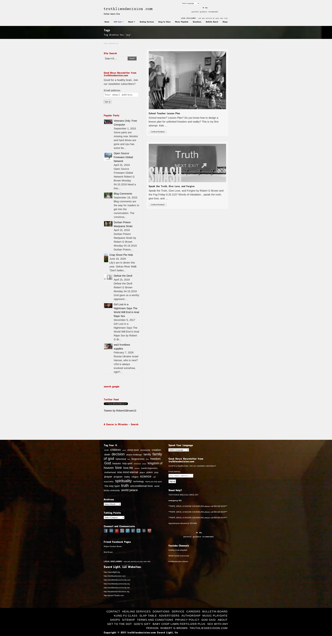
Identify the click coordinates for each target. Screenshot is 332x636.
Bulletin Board (212, 21)
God (107, 463)
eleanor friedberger (134, 455)
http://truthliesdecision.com (115, 576)
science (145, 476)
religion (135, 477)
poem (149, 472)
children (115, 449)
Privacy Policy (187, 619)
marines (137, 468)
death (107, 454)
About (130, 21)
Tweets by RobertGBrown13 (120, 410)
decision (118, 454)
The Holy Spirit (112, 486)
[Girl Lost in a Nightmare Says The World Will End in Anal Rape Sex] (108, 305)
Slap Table (148, 615)
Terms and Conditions (155, 619)
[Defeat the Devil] (108, 277)
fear (128, 459)
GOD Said (118, 21)
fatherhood (121, 459)
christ (124, 450)
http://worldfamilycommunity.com (117, 580)
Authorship (190, 615)
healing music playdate (177, 550)
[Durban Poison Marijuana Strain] (108, 224)
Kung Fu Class (164, 21)
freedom (155, 458)
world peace (129, 490)
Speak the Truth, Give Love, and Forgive (172, 186)
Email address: (112, 90)
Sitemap (128, 619)
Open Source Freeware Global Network (123, 157)
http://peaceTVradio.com (114, 595)
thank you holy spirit (153, 482)
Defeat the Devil (123, 275)
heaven (116, 463)
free (147, 459)
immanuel (137, 464)
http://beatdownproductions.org (116, 591)
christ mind (133, 450)
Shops (225, 21)
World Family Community (178, 556)
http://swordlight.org (112, 572)
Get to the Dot (119, 623)
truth (125, 485)
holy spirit (127, 463)
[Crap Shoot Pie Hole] (106, 257)
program (118, 476)
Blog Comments (123, 193)
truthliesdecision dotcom (178, 561)
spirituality (123, 481)
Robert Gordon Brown (113, 546)
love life (128, 467)
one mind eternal (127, 472)
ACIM (106, 450)
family (147, 454)
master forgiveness (149, 468)
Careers (193, 611)
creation (156, 449)
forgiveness (138, 459)
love (118, 468)
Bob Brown (108, 552)
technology (138, 481)
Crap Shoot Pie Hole (121, 254)
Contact (113, 611)
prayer (108, 476)
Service (178, 611)
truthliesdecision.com (208, 628)
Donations (197, 21)
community (145, 450)
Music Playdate (181, 21)
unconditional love (141, 485)
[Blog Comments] (108, 195)
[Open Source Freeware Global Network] (108, 156)
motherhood (110, 472)
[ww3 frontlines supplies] (108, 346)
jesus (144, 464)
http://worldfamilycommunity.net (117, 588)
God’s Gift (142, 623)
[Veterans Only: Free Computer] (108, 121)
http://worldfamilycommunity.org (117, 584)
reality (127, 476)
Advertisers (169, 615)
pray (156, 472)
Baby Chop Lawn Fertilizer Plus (179, 623)
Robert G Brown (174, 628)
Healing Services (147, 21)
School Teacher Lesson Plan (164, 113)
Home (107, 21)
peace (142, 472)
